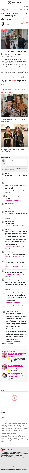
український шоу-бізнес (15, 440)
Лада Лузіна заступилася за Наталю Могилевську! (13, 120)
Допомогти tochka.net (12, 10)
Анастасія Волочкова (16, 422)
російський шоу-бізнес (19, 436)
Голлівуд (3, 425)
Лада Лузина (8, 89)
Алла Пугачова (5, 422)
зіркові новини (24, 431)
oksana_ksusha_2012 (11, 292)
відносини (4, 431)
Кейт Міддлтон (11, 425)
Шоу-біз (25, 428)
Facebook (13, 80)
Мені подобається (16, 179)
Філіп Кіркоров (17, 428)
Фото (10, 428)
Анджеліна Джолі (6, 423)
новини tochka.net (12, 433)
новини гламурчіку (6, 435)
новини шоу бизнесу (6, 436)
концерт (3, 433)
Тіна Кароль (4, 428)
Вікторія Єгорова (9, 22)
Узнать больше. (24, 469)
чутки (2, 441)
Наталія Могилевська (17, 88)
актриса (8, 430)
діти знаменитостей (13, 431)
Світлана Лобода (18, 427)
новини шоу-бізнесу (19, 89)
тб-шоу (21, 438)
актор (2, 430)
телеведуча (4, 440)
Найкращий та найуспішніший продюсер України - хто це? (15, 366)
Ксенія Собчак (20, 425)
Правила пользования (4, 466)
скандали (3, 438)
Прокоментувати (8, 179)
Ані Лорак (14, 423)
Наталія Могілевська (6, 427)
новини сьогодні (17, 435)
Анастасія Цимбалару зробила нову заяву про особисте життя (17, 354)
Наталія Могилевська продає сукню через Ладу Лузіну (13, 150)
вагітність (14, 430)
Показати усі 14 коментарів (7, 343)
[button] (24, 6)
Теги (2, 417)
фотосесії (25, 440)
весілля (21, 430)
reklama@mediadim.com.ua (20, 460)
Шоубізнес (3, 29)
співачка (7, 88)
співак (9, 438)
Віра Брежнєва (23, 423)
